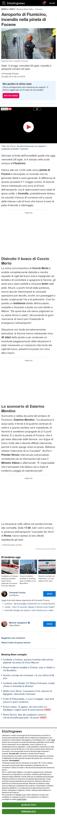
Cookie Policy (21, 799)
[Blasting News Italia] (16, 3)
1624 (53, 740)
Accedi (52, 3)
